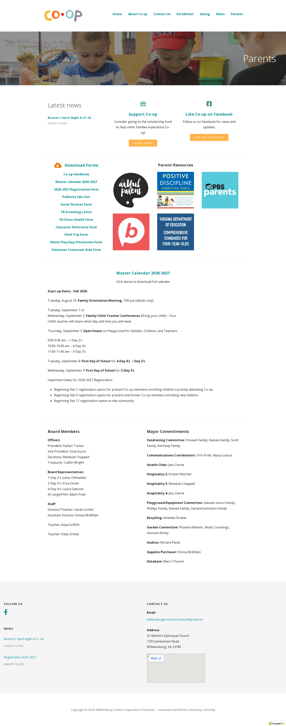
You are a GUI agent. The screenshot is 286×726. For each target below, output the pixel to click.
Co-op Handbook (76, 174)
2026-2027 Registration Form (76, 189)
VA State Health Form (76, 219)
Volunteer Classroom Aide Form (76, 250)
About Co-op (137, 14)
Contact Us (162, 14)
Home (117, 14)
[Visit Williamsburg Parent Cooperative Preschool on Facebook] (6, 612)
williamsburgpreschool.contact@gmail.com (175, 619)
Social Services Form (76, 204)
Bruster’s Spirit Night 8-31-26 (69, 118)
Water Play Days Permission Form (76, 242)
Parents (237, 14)
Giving (205, 14)
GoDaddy (209, 710)
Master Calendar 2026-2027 (143, 273)
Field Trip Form (76, 234)
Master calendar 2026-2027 (76, 182)
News (220, 14)
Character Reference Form (76, 227)
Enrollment (185, 14)
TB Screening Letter (76, 212)
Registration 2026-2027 (20, 657)
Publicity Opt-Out (76, 197)
